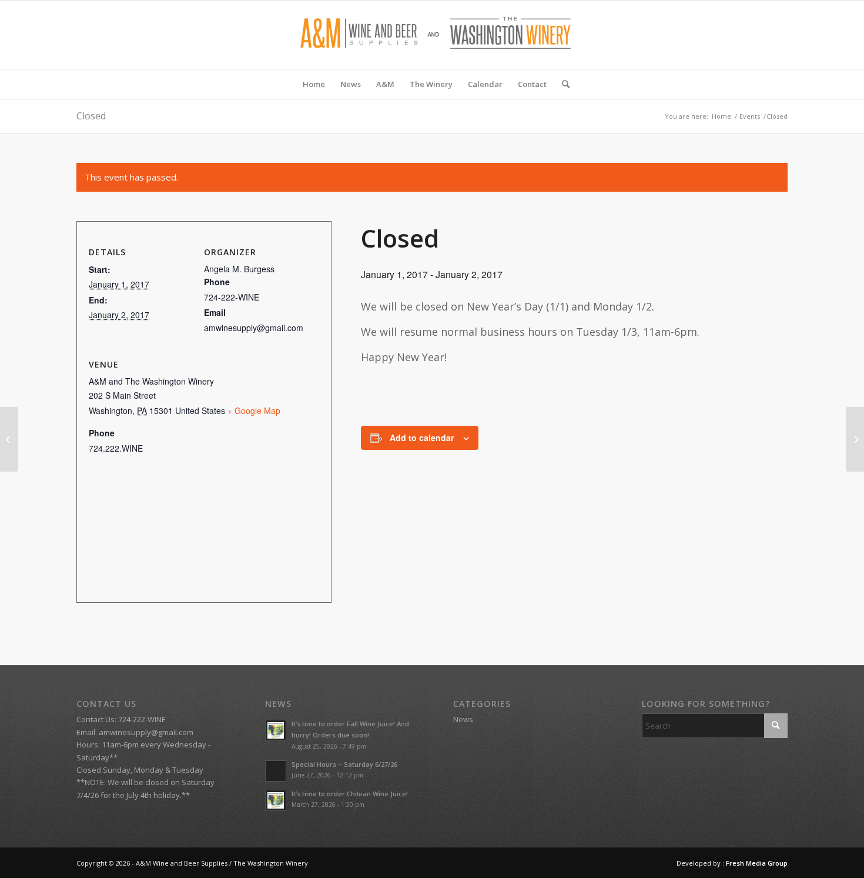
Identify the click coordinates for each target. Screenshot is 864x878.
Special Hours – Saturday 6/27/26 (344, 764)
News (463, 719)
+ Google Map (253, 410)
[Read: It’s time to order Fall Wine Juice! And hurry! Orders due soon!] (275, 730)
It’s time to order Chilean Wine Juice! (350, 793)
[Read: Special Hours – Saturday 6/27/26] (275, 771)
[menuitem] (314, 84)
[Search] (562, 84)
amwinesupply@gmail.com (146, 732)
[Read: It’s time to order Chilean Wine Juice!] (275, 800)
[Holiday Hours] (9, 439)
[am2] (432, 35)
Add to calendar (422, 437)
